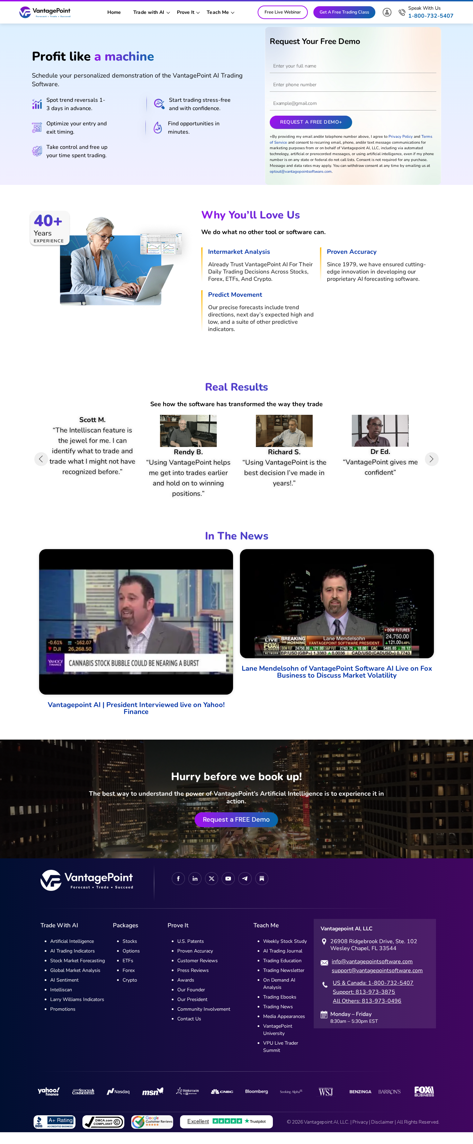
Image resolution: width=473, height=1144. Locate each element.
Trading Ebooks (279, 1007)
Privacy (360, 1133)
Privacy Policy (401, 136)
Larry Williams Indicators (77, 1010)
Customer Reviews (197, 971)
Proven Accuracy (195, 961)
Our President (192, 1010)
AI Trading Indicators (72, 961)
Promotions (62, 1020)
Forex (129, 981)
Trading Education (282, 971)
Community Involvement (203, 1020)
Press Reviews (193, 981)
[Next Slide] (432, 464)
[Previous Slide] (41, 464)
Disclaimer (382, 1133)
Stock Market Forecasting (77, 971)
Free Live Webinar (283, 12)
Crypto (130, 990)
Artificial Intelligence (72, 952)
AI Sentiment (64, 990)
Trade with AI (148, 12)
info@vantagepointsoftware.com (372, 972)
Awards (185, 990)
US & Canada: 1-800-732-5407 (373, 994)
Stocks (130, 952)
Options (131, 961)
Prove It (186, 12)
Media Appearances (284, 1027)
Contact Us (189, 1029)
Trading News (278, 1017)
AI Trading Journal (282, 961)
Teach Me (218, 12)
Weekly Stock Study (285, 952)
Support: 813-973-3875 (364, 1003)
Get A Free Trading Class (344, 12)
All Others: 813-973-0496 (367, 1012)
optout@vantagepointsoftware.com (301, 171)
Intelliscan (61, 1000)
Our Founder (191, 1000)
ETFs (128, 971)
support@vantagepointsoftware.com (377, 981)
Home (114, 12)
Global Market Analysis (75, 981)
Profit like (93, 56)
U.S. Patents (190, 952)
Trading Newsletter (283, 981)
